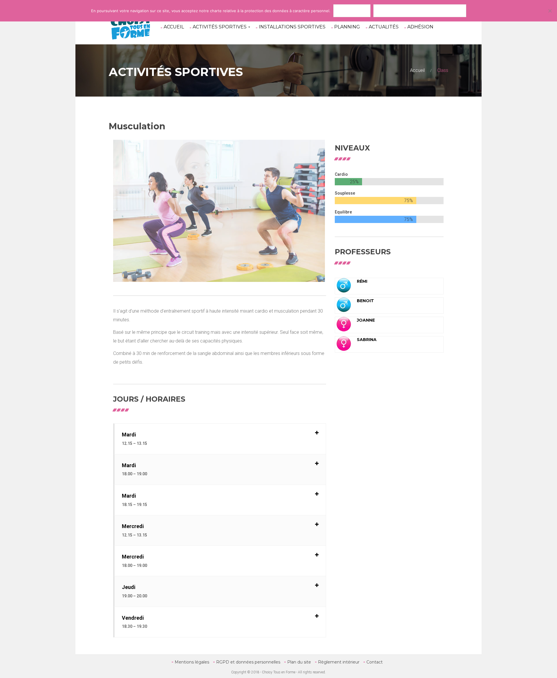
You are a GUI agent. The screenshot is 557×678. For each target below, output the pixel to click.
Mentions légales (192, 662)
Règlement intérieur (338, 662)
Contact (374, 662)
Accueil (174, 27)
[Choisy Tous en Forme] (130, 26)
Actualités (384, 27)
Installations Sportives (292, 27)
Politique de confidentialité (419, 10)
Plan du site (299, 662)
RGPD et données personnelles (248, 662)
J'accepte (351, 10)
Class (442, 70)
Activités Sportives (220, 27)
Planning (347, 27)
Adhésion (420, 27)
